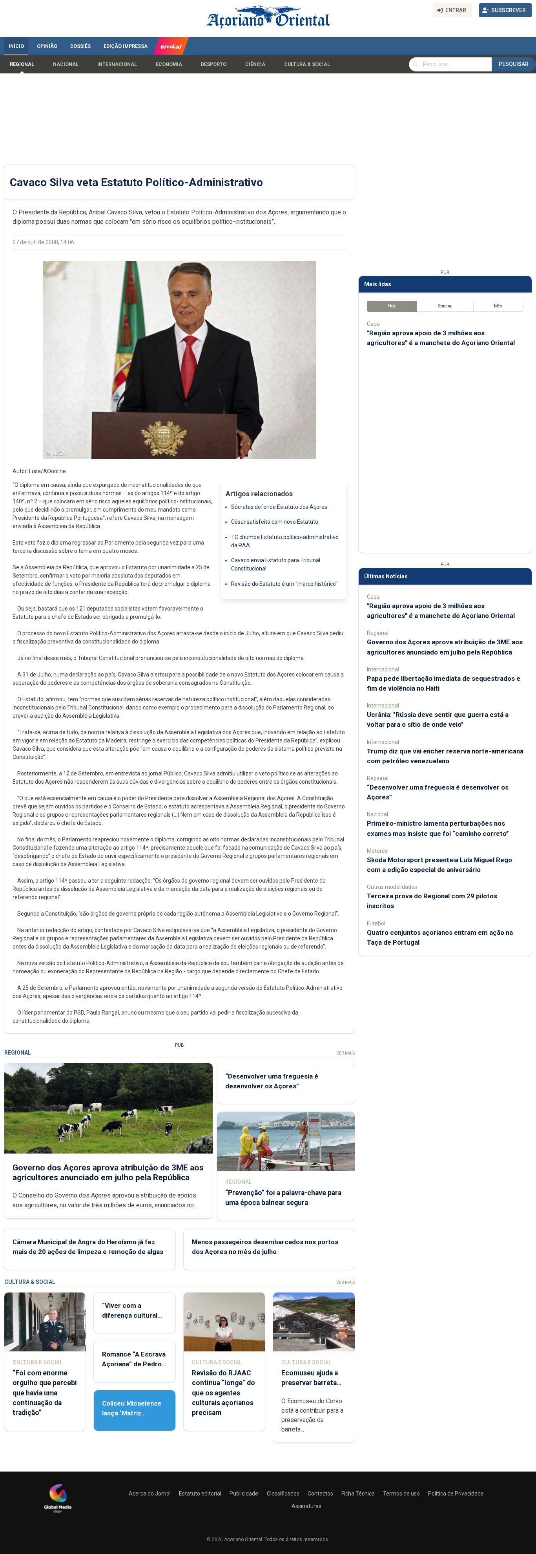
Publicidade (244, 1493)
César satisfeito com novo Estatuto (274, 522)
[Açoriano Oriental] (57, 1513)
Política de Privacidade (456, 1493)
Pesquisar (514, 64)
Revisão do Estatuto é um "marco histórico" (284, 584)
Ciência (255, 64)
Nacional (65, 64)
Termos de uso (401, 1493)
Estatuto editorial (200, 1493)
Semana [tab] (445, 306)
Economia (169, 64)
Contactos (320, 1493)
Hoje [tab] (392, 306)
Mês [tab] (498, 306)
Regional (22, 64)
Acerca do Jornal (150, 1493)
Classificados (283, 1493)
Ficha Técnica (358, 1493)
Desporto (213, 64)
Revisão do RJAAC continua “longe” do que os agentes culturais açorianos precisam (223, 1393)
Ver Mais (345, 1053)
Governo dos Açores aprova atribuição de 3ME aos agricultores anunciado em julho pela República (108, 1172)
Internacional (117, 64)
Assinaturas (306, 1506)
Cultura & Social (307, 64)
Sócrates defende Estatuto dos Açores (279, 507)
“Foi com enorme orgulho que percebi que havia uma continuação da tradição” (45, 1393)
